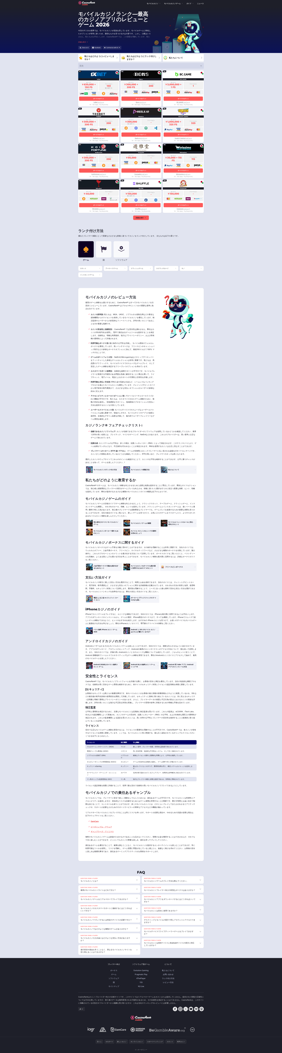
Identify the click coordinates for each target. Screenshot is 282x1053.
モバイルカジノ (152, 3)
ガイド (188, 3)
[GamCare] (118, 1029)
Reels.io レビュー (141, 138)
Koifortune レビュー (98, 174)
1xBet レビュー (98, 102)
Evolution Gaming (141, 970)
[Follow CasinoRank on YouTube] (191, 1009)
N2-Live (141, 986)
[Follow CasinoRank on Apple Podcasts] (201, 1009)
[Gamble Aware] (167, 1029)
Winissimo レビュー (183, 174)
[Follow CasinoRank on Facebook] (175, 1009)
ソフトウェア (114, 978)
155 (141, 982)
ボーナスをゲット (98, 98)
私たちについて (168, 970)
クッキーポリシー (141, 1050)
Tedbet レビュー (99, 138)
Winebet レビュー (98, 209)
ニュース (200, 3)
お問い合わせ (168, 974)
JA (80, 1009)
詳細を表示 (140, 218)
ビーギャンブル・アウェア (101, 827)
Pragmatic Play (141, 974)
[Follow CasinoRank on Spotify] (196, 1009)
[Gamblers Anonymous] (102, 1029)
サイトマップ (114, 986)
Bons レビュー (141, 102)
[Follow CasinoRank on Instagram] (180, 1009)
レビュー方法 (168, 982)
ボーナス (113, 970)
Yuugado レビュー (141, 174)
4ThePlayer (141, 978)
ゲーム (113, 974)
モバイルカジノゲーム (172, 3)
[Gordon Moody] (138, 1029)
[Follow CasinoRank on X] (185, 1009)
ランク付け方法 (168, 978)
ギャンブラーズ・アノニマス (102, 831)
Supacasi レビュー (183, 209)
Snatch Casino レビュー (183, 138)
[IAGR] (91, 1029)
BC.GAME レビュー (183, 102)
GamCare (95, 821)
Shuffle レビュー (141, 209)
